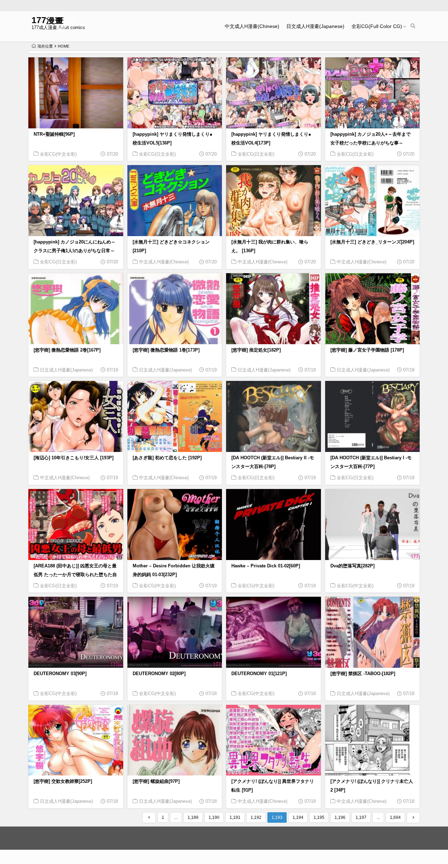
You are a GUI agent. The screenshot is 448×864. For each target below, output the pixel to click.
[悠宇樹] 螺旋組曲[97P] (156, 781)
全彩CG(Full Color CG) (376, 26)
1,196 (340, 817)
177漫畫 (47, 20)
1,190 (214, 817)
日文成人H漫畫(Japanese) (315, 26)
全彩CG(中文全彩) (58, 154)
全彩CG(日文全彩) (157, 154)
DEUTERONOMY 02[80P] (159, 673)
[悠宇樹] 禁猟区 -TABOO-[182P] (362, 673)
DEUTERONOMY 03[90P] (60, 673)
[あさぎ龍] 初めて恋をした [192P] (167, 457)
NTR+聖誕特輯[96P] (54, 134)
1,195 (319, 817)
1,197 (361, 817)
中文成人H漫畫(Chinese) (252, 26)
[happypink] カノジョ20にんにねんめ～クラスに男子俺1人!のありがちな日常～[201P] (74, 251)
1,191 (235, 817)
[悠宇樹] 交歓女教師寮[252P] (63, 781)
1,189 (193, 817)
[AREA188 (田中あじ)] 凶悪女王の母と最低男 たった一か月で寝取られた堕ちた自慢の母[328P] (75, 575)
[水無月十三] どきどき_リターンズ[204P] (372, 242)
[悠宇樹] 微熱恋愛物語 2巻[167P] (67, 350)
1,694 (395, 817)
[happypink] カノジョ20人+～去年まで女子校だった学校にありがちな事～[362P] (370, 143)
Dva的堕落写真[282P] (352, 566)
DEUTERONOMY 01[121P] (259, 673)
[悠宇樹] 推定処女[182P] (256, 350)
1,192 (256, 817)
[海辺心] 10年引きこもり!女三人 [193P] (73, 457)
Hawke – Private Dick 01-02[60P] (265, 566)
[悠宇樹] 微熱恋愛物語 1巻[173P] (166, 350)
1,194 (298, 817)
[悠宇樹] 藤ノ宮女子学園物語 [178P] (367, 350)
